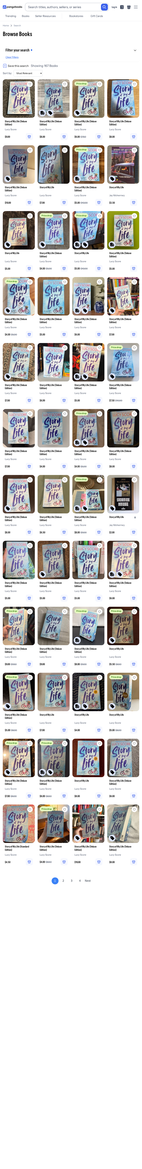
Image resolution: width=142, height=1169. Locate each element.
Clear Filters (12, 57)
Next (88, 880)
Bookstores (76, 16)
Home (6, 25)
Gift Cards (97, 16)
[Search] (104, 7)
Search (17, 25)
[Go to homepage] (12, 7)
